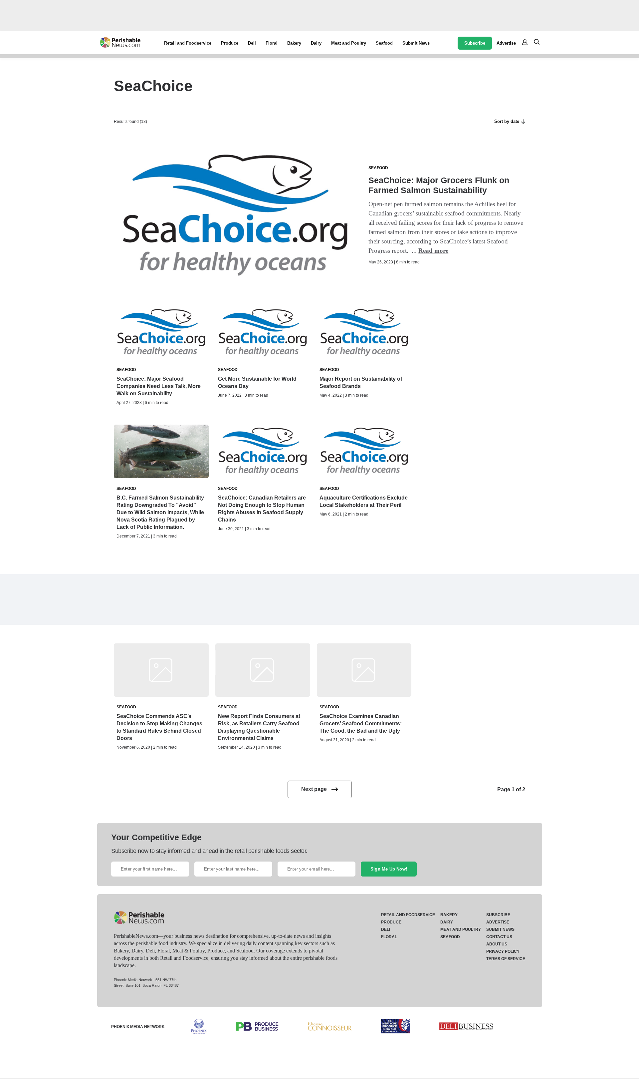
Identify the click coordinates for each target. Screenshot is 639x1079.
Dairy (316, 43)
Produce (229, 43)
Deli (252, 43)
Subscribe (474, 43)
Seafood (384, 43)
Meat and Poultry (348, 43)
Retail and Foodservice (187, 43)
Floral (272, 43)
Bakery (294, 43)
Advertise (506, 43)
